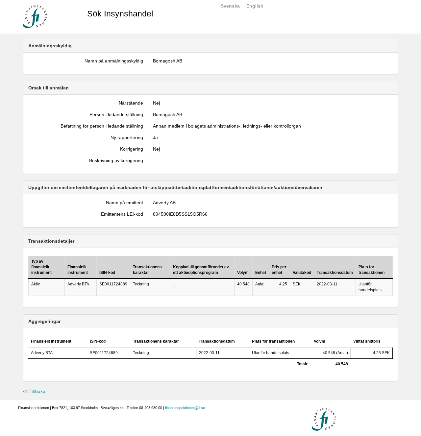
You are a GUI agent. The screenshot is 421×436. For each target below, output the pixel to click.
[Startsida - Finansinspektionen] (35, 16)
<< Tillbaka (34, 391)
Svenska (230, 6)
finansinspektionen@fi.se (185, 408)
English (254, 6)
